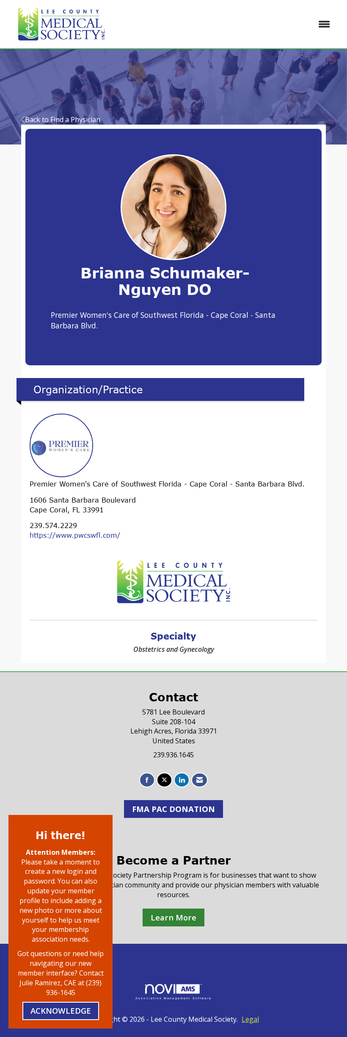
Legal (250, 1019)
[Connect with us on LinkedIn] (182, 780)
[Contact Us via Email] (199, 780)
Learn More (173, 917)
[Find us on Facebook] (147, 780)
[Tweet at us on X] (164, 780)
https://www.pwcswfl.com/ (75, 535)
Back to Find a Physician (62, 119)
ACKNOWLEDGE (60, 1010)
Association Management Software (173, 998)
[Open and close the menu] (227, 24)
